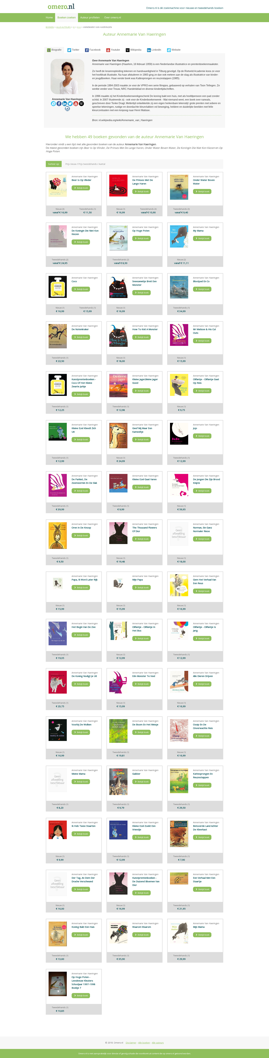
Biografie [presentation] (56, 49)
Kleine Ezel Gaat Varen (144, 479)
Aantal (102, 163)
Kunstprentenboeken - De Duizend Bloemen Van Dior (145, 881)
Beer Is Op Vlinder (81, 180)
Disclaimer (131, 1042)
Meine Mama (78, 773)
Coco (74, 281)
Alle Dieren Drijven (203, 676)
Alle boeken (144, 1042)
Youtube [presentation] (115, 49)
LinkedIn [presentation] (156, 49)
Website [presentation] (176, 49)
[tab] (54, 50)
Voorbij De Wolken (81, 724)
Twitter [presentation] (75, 49)
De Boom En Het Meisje (145, 724)
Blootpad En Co (201, 281)
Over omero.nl (112, 17)
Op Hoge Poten (140, 230)
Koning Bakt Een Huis (83, 926)
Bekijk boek (82, 187)
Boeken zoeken (66, 17)
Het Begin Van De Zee (84, 626)
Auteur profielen (90, 17)
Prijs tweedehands (87, 163)
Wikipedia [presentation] (135, 49)
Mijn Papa (137, 579)
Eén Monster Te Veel (143, 676)
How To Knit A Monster (145, 329)
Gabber (136, 773)
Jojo (195, 428)
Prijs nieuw (70, 163)
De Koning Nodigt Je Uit (84, 676)
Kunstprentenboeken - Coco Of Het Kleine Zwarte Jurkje (84, 383)
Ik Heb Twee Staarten (83, 825)
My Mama (198, 230)
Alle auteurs (158, 1042)
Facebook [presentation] (95, 49)
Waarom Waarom (141, 926)
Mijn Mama (199, 926)
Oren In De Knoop (81, 527)
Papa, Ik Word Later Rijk (84, 579)
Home (49, 17)
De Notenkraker (80, 329)
